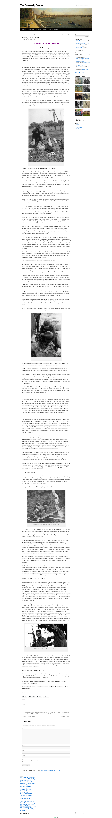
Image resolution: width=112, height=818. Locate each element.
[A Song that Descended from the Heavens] (79, 89)
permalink (58, 713)
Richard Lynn (31, 801)
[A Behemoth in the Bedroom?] (79, 113)
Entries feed (78, 126)
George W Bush (23, 790)
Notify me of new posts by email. (29, 762)
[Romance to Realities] (86, 97)
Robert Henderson (25, 803)
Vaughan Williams (24, 809)
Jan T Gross (56, 712)
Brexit (24, 780)
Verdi (29, 809)
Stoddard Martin (30, 804)
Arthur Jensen (22, 777)
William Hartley (23, 810)
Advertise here (31, 29)
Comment (24, 728)
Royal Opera (33, 803)
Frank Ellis (22, 789)
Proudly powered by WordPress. (82, 813)
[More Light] (79, 97)
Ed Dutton (32, 783)
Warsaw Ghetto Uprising (37, 713)
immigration (23, 795)
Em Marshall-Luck (26, 786)
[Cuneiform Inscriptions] (86, 105)
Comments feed (79, 127)
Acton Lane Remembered (80, 68)
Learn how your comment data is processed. (51, 770)
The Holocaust (29, 713)
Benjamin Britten (24, 779)
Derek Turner (30, 782)
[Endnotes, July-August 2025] (86, 81)
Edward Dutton (23, 785)
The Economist (33, 806)
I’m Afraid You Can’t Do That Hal (82, 48)
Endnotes (78, 46)
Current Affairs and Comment (38, 712)
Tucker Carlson (29, 807)
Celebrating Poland (86, 62)
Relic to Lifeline (79, 47)
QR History (38, 29)
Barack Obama (28, 777)
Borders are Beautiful (65, 34)
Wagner (33, 809)
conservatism (29, 780)
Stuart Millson (25, 806)
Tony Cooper (23, 807)
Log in (77, 124)
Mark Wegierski (25, 798)
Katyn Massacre (62, 712)
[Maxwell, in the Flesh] (86, 113)
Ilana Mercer (26, 793)
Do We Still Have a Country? (28, 34)
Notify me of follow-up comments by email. (31, 760)
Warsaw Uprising (46, 713)
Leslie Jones (29, 795)
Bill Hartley (31, 779)
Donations (24, 29)
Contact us (50, 29)
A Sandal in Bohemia (80, 40)
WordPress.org (79, 128)
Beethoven (33, 777)
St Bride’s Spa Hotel (80, 61)
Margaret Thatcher (24, 797)
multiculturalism (23, 800)
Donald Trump (25, 783)
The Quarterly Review (32, 5)
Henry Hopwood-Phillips (31, 790)
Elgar (27, 785)
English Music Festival (30, 788)
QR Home (44, 29)
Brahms (21, 780)
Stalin (24, 804)
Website (23, 755)
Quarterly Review (79, 72)
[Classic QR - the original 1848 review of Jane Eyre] (86, 89)
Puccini (34, 800)
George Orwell (28, 789)
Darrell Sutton (23, 782)
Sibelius (21, 804)
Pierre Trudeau (29, 799)
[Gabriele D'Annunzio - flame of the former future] (79, 105)
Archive (56, 29)
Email (23, 750)
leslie (34, 39)
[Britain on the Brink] (79, 81)
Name (23, 745)
